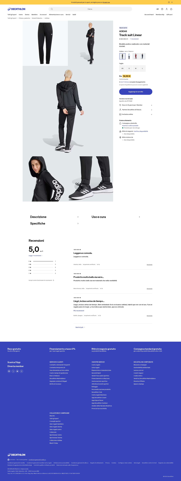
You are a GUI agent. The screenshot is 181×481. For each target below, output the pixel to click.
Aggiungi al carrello (135, 92)
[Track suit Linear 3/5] (68, 111)
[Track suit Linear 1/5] (90, 43)
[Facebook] (9, 371)
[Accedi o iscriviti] (166, 9)
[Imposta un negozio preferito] (157, 9)
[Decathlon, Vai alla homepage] (16, 9)
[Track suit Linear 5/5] (90, 179)
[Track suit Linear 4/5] (45, 179)
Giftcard (169, 14)
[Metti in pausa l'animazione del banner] (168, 2)
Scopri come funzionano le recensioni (40, 280)
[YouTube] (17, 371)
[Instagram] (21, 371)
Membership (160, 14)
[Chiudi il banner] (171, 2)
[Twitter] (13, 371)
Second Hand (149, 14)
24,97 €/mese (125, 82)
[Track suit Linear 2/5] (45, 43)
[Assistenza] (162, 9)
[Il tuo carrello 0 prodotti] (171, 9)
